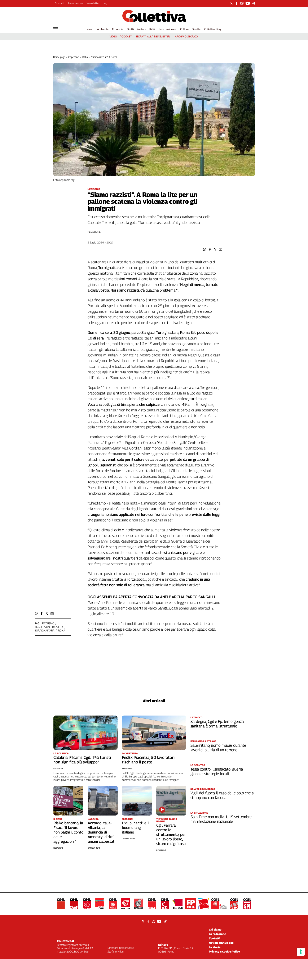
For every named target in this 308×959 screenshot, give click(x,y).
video (113, 36)
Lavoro (90, 29)
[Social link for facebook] (236, 3)
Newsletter (93, 3)
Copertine (73, 57)
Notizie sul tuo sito (221, 942)
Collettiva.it (65, 941)
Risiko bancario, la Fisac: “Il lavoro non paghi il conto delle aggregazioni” (68, 832)
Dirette (196, 29)
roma (61, 630)
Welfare (141, 29)
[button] (204, 249)
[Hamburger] (55, 28)
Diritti (130, 29)
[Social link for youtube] (248, 3)
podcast (125, 36)
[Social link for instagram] (241, 3)
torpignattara (44, 630)
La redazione (75, 3)
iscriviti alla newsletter (153, 36)
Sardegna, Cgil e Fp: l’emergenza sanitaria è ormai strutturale (217, 723)
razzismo (48, 623)
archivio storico (186, 36)
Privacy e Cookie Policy (224, 951)
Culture (184, 29)
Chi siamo (215, 929)
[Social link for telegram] (253, 3)
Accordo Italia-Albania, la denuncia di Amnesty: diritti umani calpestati (101, 832)
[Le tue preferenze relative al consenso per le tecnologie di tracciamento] (301, 952)
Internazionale (167, 29)
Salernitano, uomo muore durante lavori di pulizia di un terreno (218, 747)
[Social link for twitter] (231, 3)
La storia (215, 947)
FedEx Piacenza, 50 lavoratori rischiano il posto (148, 759)
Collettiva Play (212, 29)
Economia (117, 29)
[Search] (105, 3)
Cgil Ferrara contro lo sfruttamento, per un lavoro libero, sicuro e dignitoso (171, 834)
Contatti (60, 3)
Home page (59, 57)
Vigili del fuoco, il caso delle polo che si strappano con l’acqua (222, 795)
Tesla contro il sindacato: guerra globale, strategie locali (216, 771)
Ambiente (103, 29)
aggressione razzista (49, 627)
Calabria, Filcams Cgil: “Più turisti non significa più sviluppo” (82, 759)
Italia (152, 29)
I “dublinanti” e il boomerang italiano (135, 827)
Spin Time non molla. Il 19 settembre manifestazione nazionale (221, 819)
